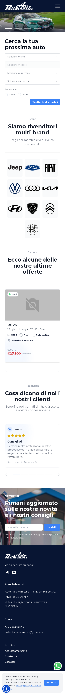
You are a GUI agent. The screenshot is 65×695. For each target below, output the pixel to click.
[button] (6, 689)
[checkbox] (6, 94)
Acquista (10, 645)
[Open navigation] (57, 6)
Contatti (10, 661)
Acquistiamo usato (16, 650)
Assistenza (11, 656)
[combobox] (32, 56)
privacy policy (17, 537)
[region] (32, 330)
